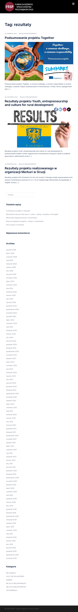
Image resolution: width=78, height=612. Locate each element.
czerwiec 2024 (11, 323)
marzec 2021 (11, 460)
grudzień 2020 (11, 471)
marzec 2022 (11, 418)
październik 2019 (12, 516)
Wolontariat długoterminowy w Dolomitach (21, 218)
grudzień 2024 (11, 306)
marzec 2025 (11, 295)
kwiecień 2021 (11, 457)
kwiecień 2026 (11, 264)
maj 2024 (9, 327)
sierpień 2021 (11, 443)
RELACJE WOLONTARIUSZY (28, 33)
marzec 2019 (11, 541)
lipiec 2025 (10, 281)
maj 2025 (9, 288)
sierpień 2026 (11, 250)
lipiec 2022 (10, 404)
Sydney (36, 609)
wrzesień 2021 (11, 439)
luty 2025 (9, 299)
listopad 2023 (11, 348)
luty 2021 (9, 464)
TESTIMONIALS (11, 590)
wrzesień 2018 (11, 558)
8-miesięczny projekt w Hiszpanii (18, 211)
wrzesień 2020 (11, 481)
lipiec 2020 (10, 488)
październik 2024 (12, 309)
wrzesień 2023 (11, 355)
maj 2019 (9, 534)
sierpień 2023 (11, 358)
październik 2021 (12, 435)
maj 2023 (9, 369)
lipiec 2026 (10, 253)
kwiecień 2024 (11, 330)
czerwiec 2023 (11, 365)
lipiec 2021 (10, 446)
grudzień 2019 (11, 509)
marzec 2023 (11, 376)
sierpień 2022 (11, 401)
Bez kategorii (11, 573)
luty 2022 (9, 422)
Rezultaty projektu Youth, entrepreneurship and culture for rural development (36, 103)
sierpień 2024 (11, 316)
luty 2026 (9, 271)
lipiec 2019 (10, 527)
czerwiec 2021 (11, 450)
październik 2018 (12, 555)
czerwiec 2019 (11, 530)
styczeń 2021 (11, 467)
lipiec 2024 (10, 320)
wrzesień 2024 (11, 313)
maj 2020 (9, 495)
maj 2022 (9, 411)
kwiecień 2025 (11, 292)
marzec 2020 (11, 502)
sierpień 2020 (11, 485)
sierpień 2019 (11, 523)
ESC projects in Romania (15, 225)
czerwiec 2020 (11, 492)
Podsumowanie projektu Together (29, 38)
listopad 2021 (11, 432)
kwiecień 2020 (11, 499)
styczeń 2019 (11, 548)
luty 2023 (9, 379)
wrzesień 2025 (11, 278)
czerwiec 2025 (11, 285)
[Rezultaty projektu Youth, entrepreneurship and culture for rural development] (39, 128)
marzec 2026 (11, 267)
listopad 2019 (11, 513)
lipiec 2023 (10, 362)
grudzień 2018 (11, 551)
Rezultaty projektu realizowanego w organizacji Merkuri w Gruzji (31, 170)
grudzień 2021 (11, 429)
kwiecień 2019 (11, 537)
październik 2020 (12, 478)
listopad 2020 (11, 474)
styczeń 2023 (11, 383)
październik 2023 (12, 351)
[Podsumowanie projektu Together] (39, 61)
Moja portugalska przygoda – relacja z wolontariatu (25, 221)
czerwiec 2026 (11, 257)
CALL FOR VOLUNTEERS (15, 576)
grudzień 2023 (11, 344)
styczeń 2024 (11, 341)
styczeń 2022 (11, 425)
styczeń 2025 (11, 302)
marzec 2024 (11, 334)
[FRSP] (19, 6)
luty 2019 (9, 544)
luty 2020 (9, 506)
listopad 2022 (11, 390)
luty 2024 (9, 337)
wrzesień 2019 (11, 520)
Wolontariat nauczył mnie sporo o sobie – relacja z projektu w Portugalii (32, 214)
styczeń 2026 (11, 274)
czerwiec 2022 (11, 407)
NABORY (9, 580)
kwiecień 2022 (11, 414)
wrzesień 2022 (11, 397)
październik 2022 (12, 393)
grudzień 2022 (11, 386)
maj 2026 (9, 260)
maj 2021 (9, 453)
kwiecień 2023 (11, 372)
